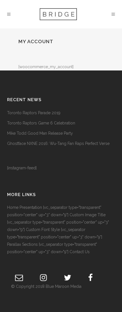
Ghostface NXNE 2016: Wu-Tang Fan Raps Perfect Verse (58, 143)
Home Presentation (24, 207)
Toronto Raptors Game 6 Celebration (41, 123)
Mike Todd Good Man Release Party (40, 133)
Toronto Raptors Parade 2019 (33, 113)
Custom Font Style (43, 229)
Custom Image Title (88, 215)
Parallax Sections (22, 244)
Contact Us (80, 251)
